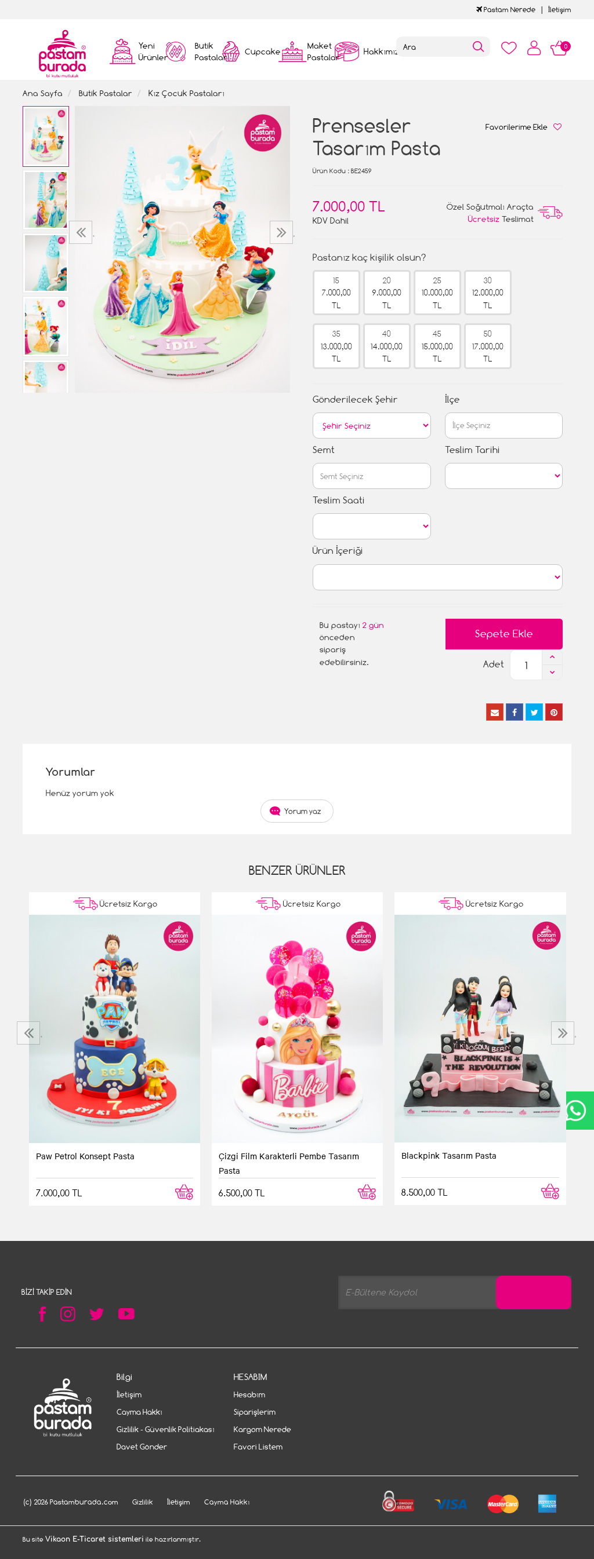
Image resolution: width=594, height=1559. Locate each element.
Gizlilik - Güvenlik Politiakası (166, 1429)
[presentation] (82, 232)
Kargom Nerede (262, 1429)
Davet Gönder (142, 1446)
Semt (324, 449)
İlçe (452, 399)
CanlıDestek (575, 1110)
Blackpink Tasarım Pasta (449, 1155)
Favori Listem (258, 1446)
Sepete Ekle (504, 633)
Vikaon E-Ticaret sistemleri (94, 1539)
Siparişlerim (255, 1411)
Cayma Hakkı (139, 1411)
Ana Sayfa (43, 93)
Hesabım (249, 1394)
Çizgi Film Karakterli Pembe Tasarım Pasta (289, 1162)
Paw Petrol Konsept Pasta (85, 1156)
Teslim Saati (339, 500)
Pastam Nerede (508, 9)
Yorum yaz (302, 811)
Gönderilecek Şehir (355, 399)
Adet (493, 664)
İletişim (559, 9)
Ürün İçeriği (338, 550)
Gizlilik (142, 1502)
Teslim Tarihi (472, 449)
